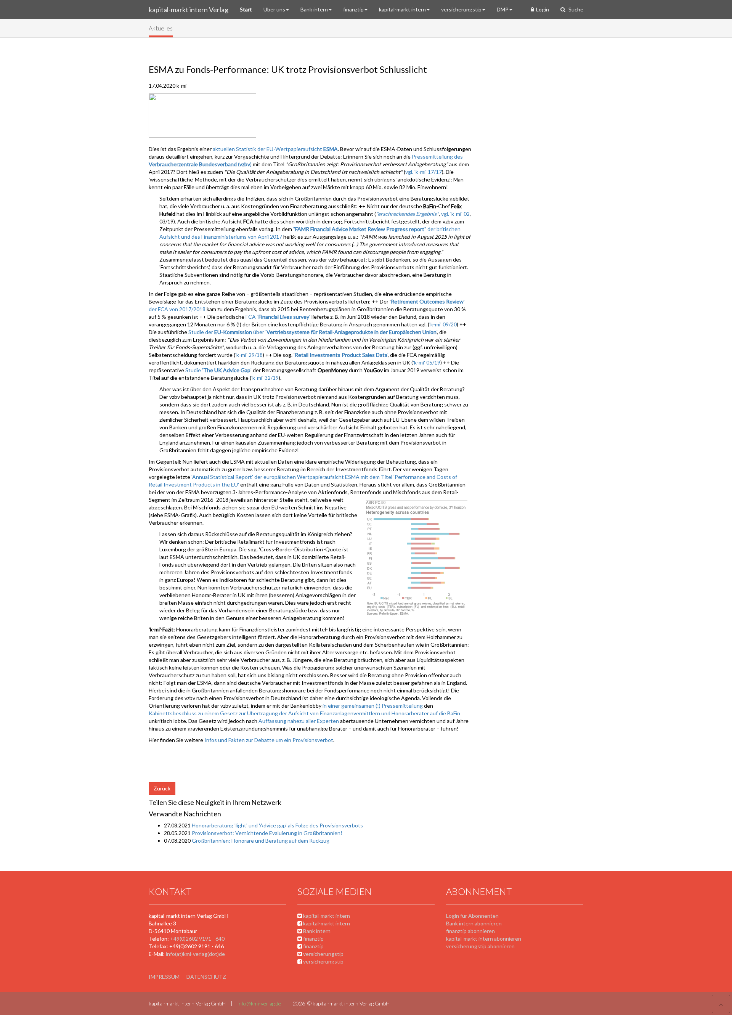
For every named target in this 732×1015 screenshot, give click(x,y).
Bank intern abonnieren (474, 923)
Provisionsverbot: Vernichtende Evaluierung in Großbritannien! (267, 833)
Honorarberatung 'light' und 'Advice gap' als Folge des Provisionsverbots (277, 825)
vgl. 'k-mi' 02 (455, 213)
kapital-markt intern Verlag (188, 9)
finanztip (353, 9)
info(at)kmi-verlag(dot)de (195, 954)
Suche (575, 9)
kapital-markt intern (402, 9)
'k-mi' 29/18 (249, 355)
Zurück (162, 788)
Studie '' (219, 370)
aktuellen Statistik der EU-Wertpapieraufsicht (275, 149)
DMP (503, 9)
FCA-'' (278, 316)
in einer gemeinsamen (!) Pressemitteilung (373, 705)
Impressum (164, 976)
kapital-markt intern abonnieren (483, 938)
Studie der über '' (312, 332)
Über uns (274, 9)
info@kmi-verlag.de (259, 1003)
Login (542, 9)
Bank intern (314, 9)
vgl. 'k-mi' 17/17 (423, 172)
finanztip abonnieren (470, 931)
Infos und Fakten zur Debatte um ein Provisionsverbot (268, 740)
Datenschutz (206, 976)
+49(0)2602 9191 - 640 (197, 938)
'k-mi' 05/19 (426, 362)
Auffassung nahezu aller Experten (298, 721)
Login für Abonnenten (472, 915)
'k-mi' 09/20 (443, 324)
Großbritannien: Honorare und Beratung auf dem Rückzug (260, 840)
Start (246, 9)
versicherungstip (461, 9)
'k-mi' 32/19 (265, 377)
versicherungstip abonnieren (480, 946)
